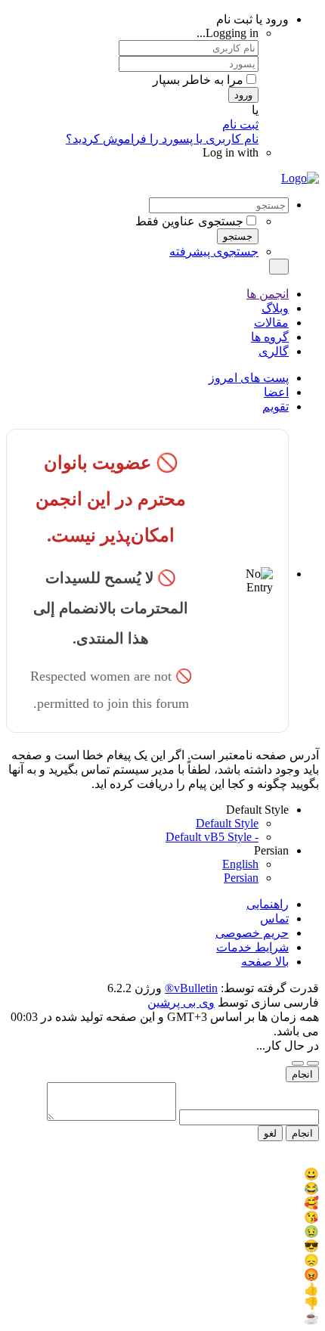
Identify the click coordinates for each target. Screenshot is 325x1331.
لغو (270, 1133)
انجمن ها (267, 293)
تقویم (275, 406)
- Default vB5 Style (212, 836)
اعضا (276, 392)
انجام (302, 1074)
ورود (243, 95)
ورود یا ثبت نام (252, 19)
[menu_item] (162, 1174)
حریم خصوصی (252, 932)
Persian (241, 877)
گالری (273, 351)
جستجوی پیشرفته (213, 251)
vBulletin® (191, 988)
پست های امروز (249, 377)
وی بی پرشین (181, 1002)
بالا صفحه (265, 961)
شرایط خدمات (252, 947)
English (240, 864)
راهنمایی (267, 904)
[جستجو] (279, 267)
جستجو (237, 236)
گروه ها (270, 336)
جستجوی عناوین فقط (189, 221)
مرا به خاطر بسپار (198, 79)
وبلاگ (275, 308)
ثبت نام (240, 124)
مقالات (271, 322)
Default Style (227, 823)
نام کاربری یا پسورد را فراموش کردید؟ (162, 138)
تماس (274, 918)
